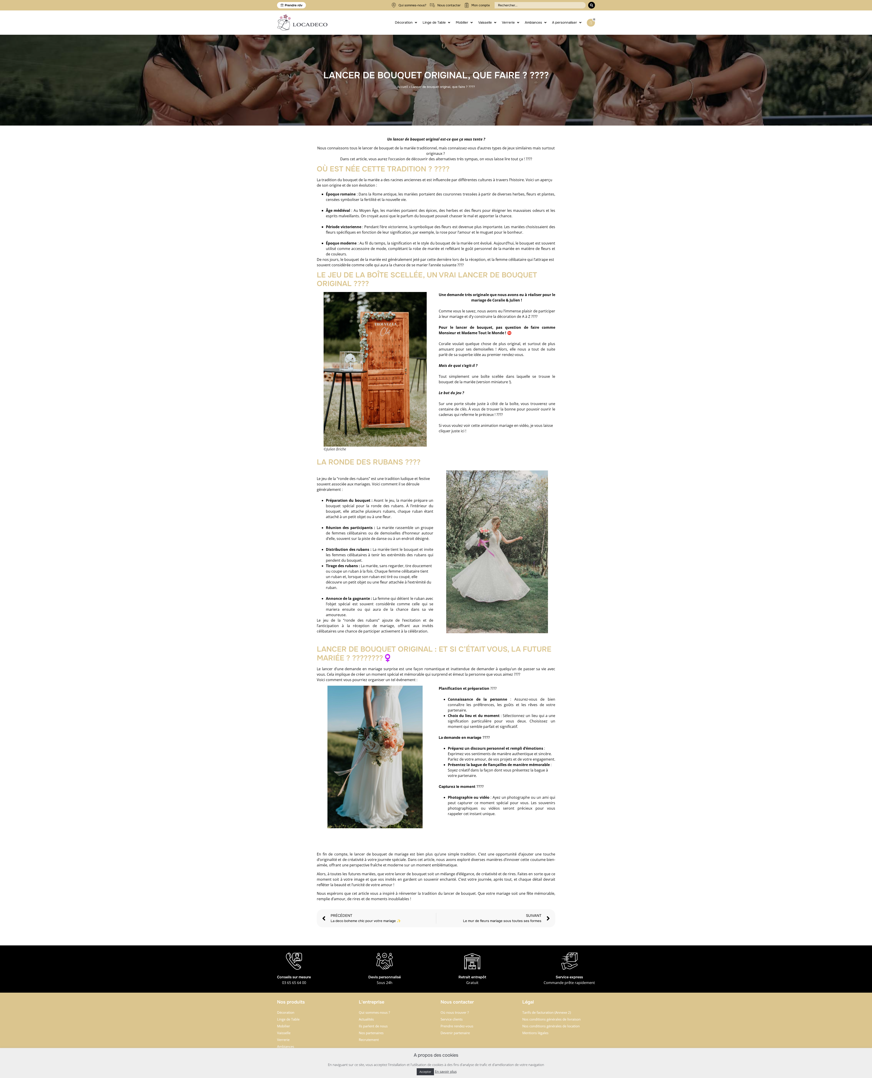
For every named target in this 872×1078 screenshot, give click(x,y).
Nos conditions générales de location (551, 1026)
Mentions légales (535, 1033)
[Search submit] (591, 5)
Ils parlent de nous (373, 1026)
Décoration (285, 1012)
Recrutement (369, 1039)
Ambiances (285, 1046)
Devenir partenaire (455, 1033)
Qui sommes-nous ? (374, 1012)
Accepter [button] (425, 1072)
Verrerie (283, 1039)
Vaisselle (283, 1033)
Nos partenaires (371, 1033)
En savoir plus (446, 1071)
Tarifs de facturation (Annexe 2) (546, 1012)
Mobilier (283, 1026)
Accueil (402, 86)
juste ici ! (459, 430)
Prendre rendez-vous (457, 1026)
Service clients (452, 1019)
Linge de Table (288, 1019)
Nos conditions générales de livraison (551, 1019)
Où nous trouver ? (455, 1012)
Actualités (366, 1019)
